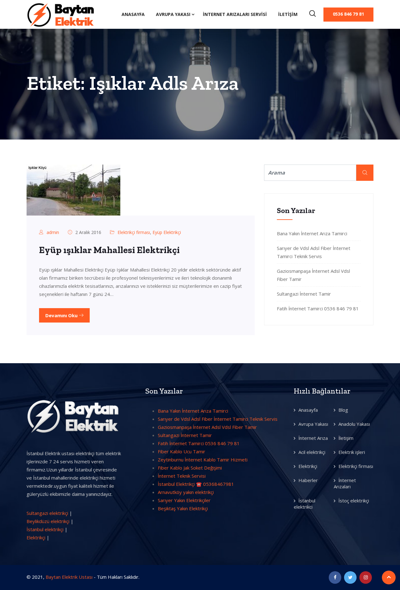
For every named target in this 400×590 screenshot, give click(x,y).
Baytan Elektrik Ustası (69, 577)
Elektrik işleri (351, 452)
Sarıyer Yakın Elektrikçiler (184, 500)
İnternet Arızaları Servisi (235, 14)
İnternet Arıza (313, 438)
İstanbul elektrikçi (45, 529)
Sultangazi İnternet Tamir (304, 294)
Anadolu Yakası (354, 424)
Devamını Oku (62, 315)
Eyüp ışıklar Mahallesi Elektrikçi (109, 250)
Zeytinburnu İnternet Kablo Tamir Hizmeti (203, 459)
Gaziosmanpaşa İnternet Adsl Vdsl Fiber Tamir (207, 427)
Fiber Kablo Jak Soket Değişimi (190, 468)
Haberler (308, 480)
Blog (343, 410)
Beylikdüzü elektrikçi (48, 521)
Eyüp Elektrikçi (166, 232)
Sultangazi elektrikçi (47, 513)
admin (53, 232)
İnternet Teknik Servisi (182, 476)
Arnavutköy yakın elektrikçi (186, 492)
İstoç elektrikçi (353, 500)
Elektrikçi (36, 537)
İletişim (288, 14)
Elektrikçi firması (134, 232)
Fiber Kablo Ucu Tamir (181, 451)
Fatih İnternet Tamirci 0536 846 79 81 (318, 308)
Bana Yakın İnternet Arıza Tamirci (312, 233)
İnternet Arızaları (345, 483)
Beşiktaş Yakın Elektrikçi (183, 508)
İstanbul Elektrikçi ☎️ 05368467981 (196, 484)
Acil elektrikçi (311, 452)
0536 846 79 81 (348, 14)
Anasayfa (133, 14)
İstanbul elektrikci (304, 503)
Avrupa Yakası (173, 14)
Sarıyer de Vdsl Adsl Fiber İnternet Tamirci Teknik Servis (218, 419)
